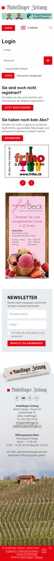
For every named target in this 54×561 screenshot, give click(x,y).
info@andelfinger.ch (27, 422)
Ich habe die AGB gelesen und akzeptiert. (27, 334)
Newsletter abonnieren (26, 343)
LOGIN (8, 28)
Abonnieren (12, 138)
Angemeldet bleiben (17, 68)
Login (8, 75)
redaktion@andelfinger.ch (27, 425)
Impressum (11, 551)
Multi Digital (27, 557)
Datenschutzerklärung (30, 551)
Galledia (39, 557)
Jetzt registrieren (17, 107)
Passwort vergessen (29, 75)
